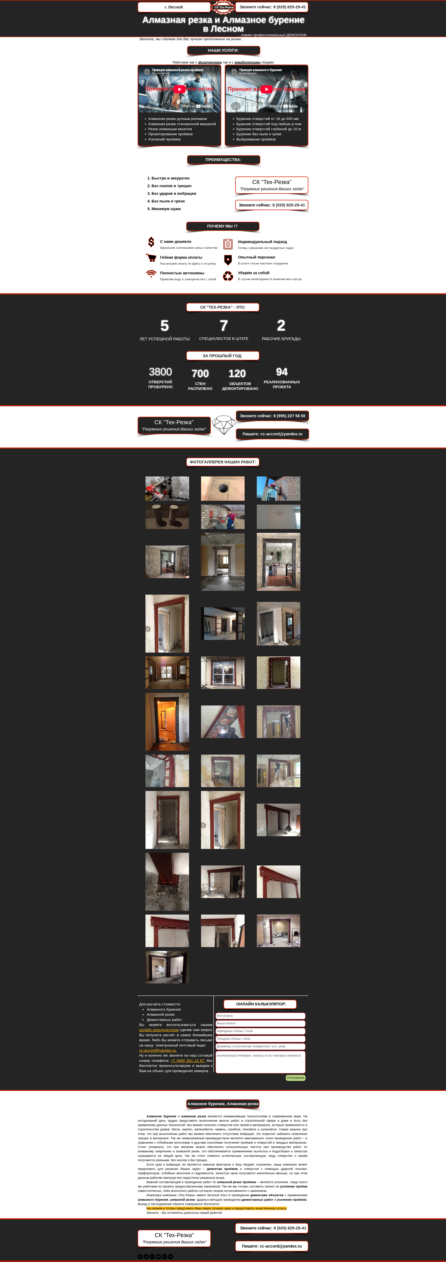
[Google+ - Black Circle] (152, 1256)
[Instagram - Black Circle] (164, 1256)
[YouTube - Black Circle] (158, 1256)
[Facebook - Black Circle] (140, 1256)
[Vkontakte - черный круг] (170, 1256)
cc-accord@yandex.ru (281, 434)
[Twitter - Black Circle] (146, 1256)
